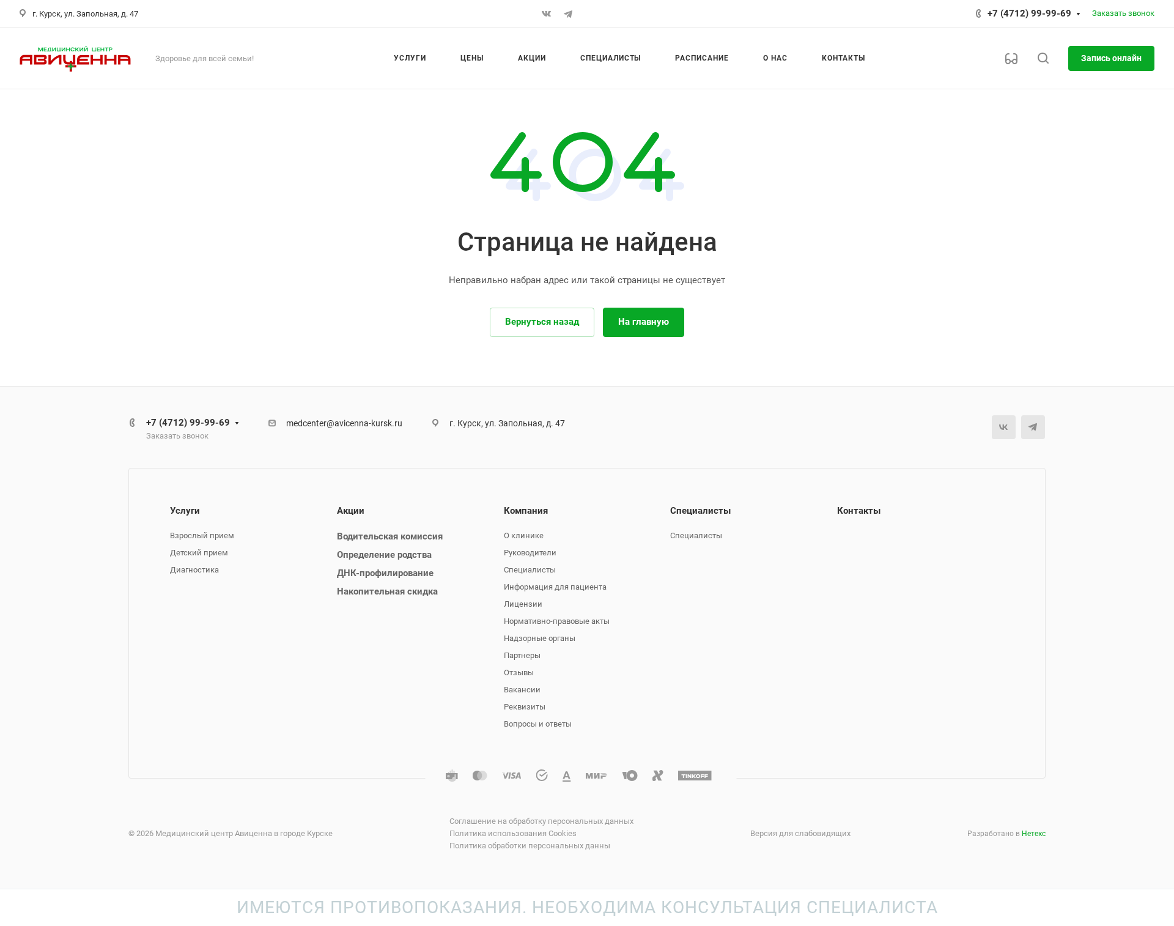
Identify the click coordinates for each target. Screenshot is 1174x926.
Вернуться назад (542, 321)
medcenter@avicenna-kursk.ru (344, 423)
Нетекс (1034, 833)
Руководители (530, 552)
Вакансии (522, 689)
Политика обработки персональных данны (529, 845)
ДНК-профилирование (385, 573)
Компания (526, 510)
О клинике (524, 535)
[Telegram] (568, 14)
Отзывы (519, 672)
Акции (350, 510)
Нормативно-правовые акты (557, 621)
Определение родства (384, 554)
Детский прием (199, 552)
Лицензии (523, 604)
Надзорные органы (539, 638)
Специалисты (530, 569)
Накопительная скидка (387, 591)
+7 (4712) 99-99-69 (1029, 13)
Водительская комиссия (390, 536)
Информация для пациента (555, 586)
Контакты (858, 510)
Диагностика (194, 569)
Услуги (185, 510)
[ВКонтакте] (546, 14)
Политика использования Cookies (513, 833)
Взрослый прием (202, 535)
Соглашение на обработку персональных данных (541, 821)
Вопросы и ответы (538, 723)
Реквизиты (524, 706)
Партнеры (522, 655)
